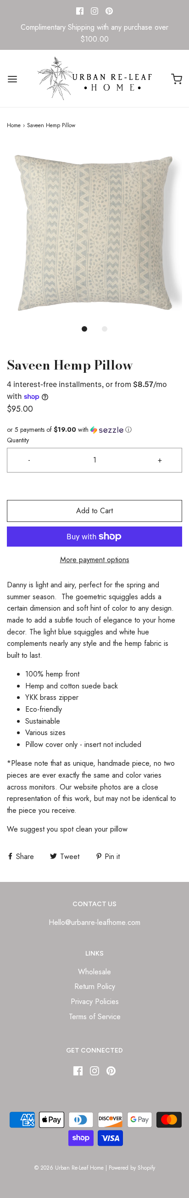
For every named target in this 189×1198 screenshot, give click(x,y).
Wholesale (94, 972)
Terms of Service (95, 1016)
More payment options (94, 559)
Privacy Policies (95, 1001)
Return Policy (94, 986)
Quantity (18, 440)
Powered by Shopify (132, 1168)
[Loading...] (94, 231)
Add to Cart (94, 510)
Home (14, 125)
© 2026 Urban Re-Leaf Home (69, 1168)
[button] (94, 231)
